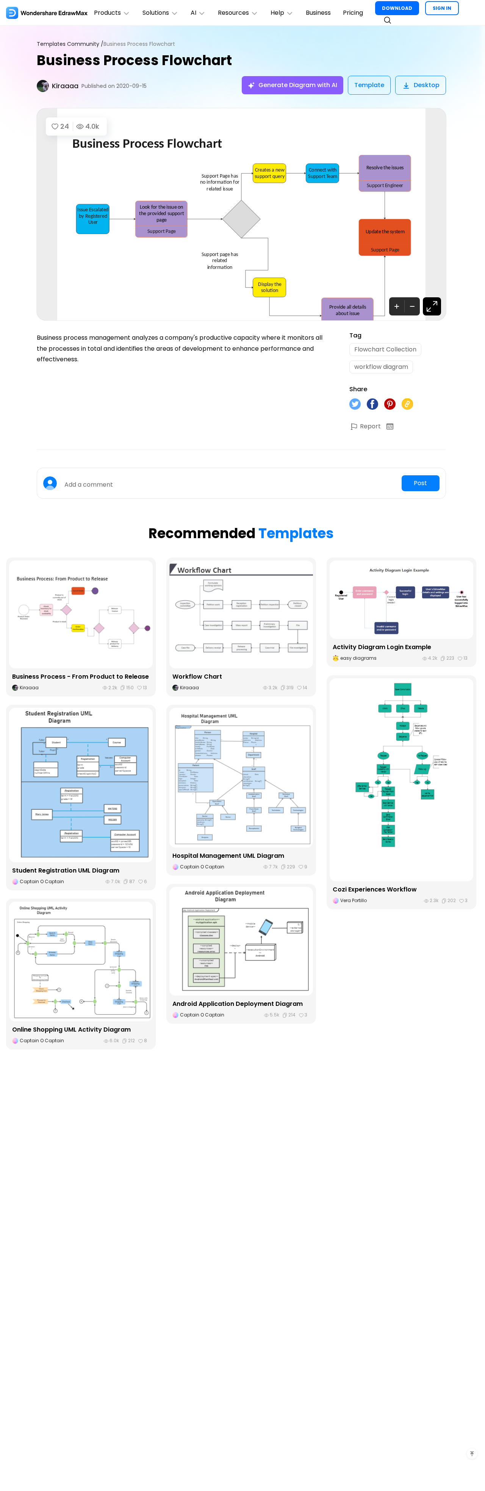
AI (193, 12)
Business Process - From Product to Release (80, 676)
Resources (233, 12)
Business (318, 12)
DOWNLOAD (397, 8)
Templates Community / (70, 44)
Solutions (155, 12)
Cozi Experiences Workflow (375, 889)
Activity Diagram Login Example (382, 647)
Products (107, 12)
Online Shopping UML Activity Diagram (71, 1029)
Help (277, 12)
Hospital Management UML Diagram (228, 855)
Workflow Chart (197, 676)
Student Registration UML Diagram (65, 870)
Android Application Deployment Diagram (237, 1003)
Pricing (353, 12)
